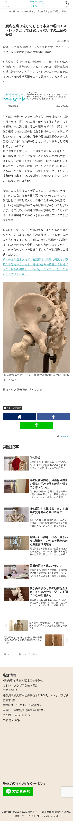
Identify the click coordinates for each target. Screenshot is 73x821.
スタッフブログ (14, 408)
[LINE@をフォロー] (36, 425)
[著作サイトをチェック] (19, 416)
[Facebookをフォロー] (53, 416)
